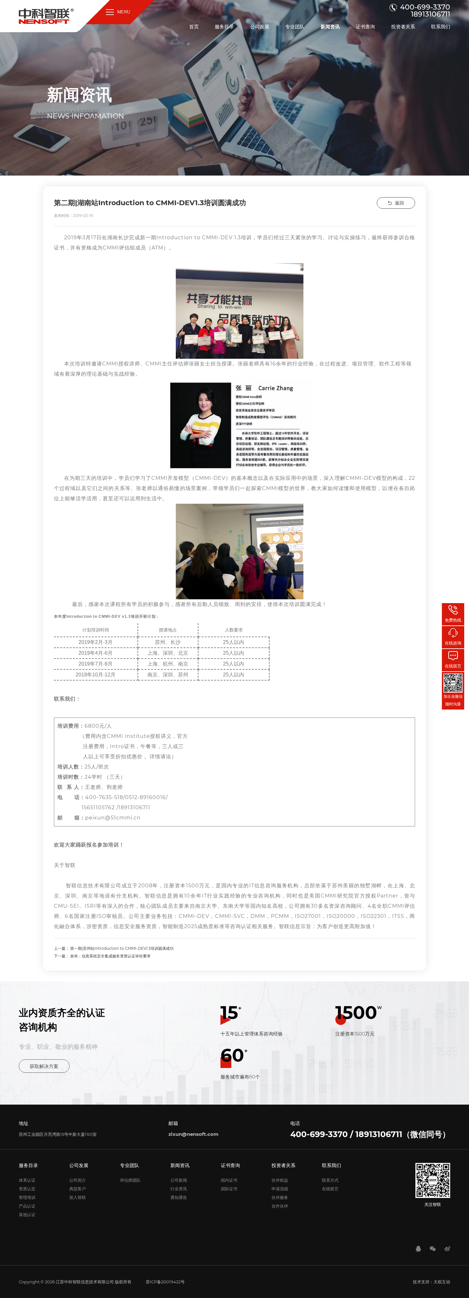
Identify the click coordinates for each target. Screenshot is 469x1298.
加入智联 (77, 1197)
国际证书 (229, 1188)
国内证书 (229, 1180)
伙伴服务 (280, 1197)
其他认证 (27, 1214)
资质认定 (27, 1188)
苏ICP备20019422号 (165, 1281)
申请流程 (280, 1188)
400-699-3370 (425, 7)
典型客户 (77, 1188)
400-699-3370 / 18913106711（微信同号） (370, 1134)
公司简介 (77, 1180)
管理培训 (27, 1197)
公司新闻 (178, 1180)
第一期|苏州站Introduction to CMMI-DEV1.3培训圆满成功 (122, 948)
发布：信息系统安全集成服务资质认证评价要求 (110, 956)
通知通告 (178, 1197)
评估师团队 (130, 1180)
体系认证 (27, 1180)
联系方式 (330, 1180)
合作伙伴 (280, 1205)
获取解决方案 (44, 1066)
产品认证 (27, 1205)
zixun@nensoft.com (193, 1134)
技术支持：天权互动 (431, 1281)
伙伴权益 (280, 1180)
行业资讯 (178, 1188)
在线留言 (330, 1188)
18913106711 (430, 14)
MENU (123, 12)
